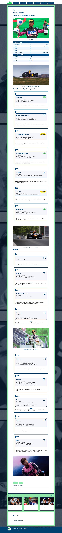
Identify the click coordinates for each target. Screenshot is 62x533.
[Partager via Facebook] (13, 488)
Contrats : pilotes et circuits (14, 507)
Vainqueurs (15, 485)
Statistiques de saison (46, 507)
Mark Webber (28, 507)
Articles (21, 485)
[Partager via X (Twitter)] (15, 488)
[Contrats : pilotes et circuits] (15, 501)
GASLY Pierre (21, 483)
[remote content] (31, 52)
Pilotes (18, 485)
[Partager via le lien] (20, 488)
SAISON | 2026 (16, 483)
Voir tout (52, 495)
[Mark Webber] (31, 501)
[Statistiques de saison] (47, 501)
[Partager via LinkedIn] (18, 488)
